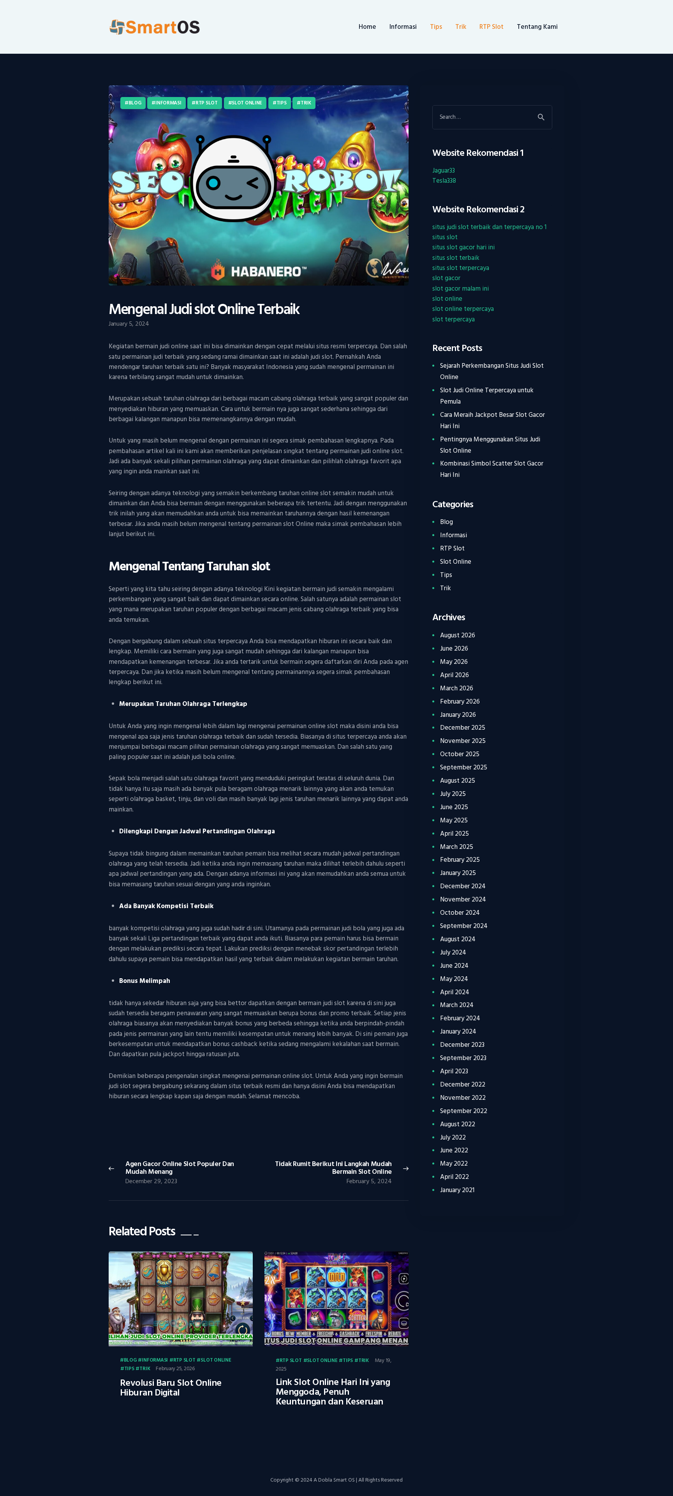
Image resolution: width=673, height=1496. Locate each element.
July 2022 (453, 1137)
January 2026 (458, 714)
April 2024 (454, 992)
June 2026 (454, 648)
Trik (306, 103)
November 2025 (463, 741)
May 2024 (454, 979)
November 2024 (463, 899)
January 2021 (457, 1190)
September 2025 (463, 767)
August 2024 (458, 939)
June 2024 (454, 965)
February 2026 (460, 701)
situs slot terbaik (455, 257)
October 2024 (460, 912)
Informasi (168, 103)
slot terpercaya (453, 319)
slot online (447, 298)
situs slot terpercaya (460, 268)
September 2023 (463, 1058)
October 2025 (459, 754)
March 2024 (457, 1005)
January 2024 (458, 1031)
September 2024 (464, 926)
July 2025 (453, 794)
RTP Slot (207, 103)
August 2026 (457, 635)
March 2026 (456, 688)
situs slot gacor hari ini (463, 247)
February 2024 (460, 1018)
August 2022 (457, 1124)
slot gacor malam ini (460, 288)
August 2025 (457, 780)
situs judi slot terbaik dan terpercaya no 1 (489, 227)
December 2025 (462, 727)
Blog (135, 103)
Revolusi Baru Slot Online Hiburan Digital (171, 1388)
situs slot (445, 237)
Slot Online (247, 103)
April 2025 (454, 833)
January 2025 (458, 873)
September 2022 (463, 1111)
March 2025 (456, 847)
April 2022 (454, 1176)
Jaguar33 (443, 170)
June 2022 (454, 1150)
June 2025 (454, 807)
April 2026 (454, 675)
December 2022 (462, 1084)
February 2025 (460, 859)
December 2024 (463, 886)
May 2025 (454, 820)
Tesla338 (444, 180)
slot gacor (446, 278)
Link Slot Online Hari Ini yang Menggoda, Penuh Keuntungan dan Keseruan (333, 1392)
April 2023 (454, 1071)
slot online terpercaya (463, 308)
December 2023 (462, 1044)
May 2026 (454, 661)
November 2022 (463, 1097)
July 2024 (453, 952)
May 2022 (454, 1163)
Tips (282, 103)
